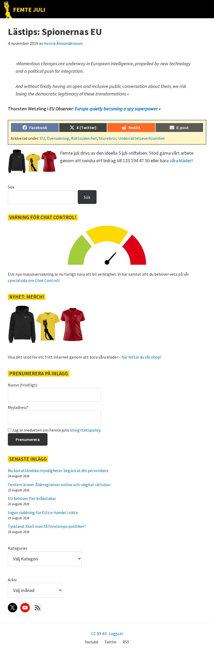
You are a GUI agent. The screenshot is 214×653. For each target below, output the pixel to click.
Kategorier (17, 548)
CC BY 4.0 (98, 633)
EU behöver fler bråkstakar (32, 498)
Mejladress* (18, 407)
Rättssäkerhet (84, 138)
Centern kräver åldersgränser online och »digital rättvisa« (59, 484)
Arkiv (12, 579)
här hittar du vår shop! (141, 357)
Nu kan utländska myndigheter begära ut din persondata (58, 470)
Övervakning (58, 138)
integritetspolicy (85, 430)
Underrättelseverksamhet (141, 138)
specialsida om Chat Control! (34, 280)
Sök (11, 187)
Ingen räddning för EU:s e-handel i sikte (43, 512)
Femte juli (29, 9)
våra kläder (180, 161)
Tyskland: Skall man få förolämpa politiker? (47, 526)
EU (42, 138)
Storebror (107, 138)
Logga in (116, 633)
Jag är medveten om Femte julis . (56, 430)
